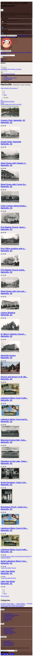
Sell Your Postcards (9, 628)
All (1, 69)
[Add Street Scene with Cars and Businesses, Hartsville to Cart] (5, 296)
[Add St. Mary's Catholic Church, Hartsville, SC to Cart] (5, 339)
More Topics (12, 606)
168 (11, 101)
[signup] (16, 651)
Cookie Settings (8, 619)
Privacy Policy (7, 618)
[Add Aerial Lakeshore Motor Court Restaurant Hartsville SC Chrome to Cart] (5, 566)
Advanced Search (4, 58)
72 (4, 101)
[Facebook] (2, 654)
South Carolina (20, 603)
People (18, 605)
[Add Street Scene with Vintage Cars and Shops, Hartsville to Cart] (5, 168)
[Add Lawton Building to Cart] (5, 318)
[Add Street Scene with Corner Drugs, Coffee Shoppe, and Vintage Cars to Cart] (5, 190)
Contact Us (12, 37)
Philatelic (22, 605)
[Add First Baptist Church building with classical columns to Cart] (5, 275)
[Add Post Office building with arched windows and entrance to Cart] (5, 254)
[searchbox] (8, 55)
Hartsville (29, 603)
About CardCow (8, 613)
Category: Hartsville (16, 69)
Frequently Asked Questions (11, 615)
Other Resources (8, 645)
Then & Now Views (9, 644)
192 (13, 101)
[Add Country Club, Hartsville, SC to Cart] (5, 125)
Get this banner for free (23, 35)
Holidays (13, 605)
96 (5, 101)
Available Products (6, 51)
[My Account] (2, 60)
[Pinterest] (10, 654)
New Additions (20, 606)
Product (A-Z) (8, 104)
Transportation (4, 606)
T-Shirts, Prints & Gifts (10, 632)
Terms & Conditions (9, 616)
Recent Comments (9, 642)
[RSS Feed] (13, 654)
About (2, 609)
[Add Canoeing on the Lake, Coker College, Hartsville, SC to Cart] (5, 466)
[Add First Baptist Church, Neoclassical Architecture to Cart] (5, 232)
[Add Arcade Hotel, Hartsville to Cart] (5, 147)
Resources (3, 636)
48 (2, 101)
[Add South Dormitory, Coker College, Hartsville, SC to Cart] (5, 488)
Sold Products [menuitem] (22, 52)
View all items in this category (9, 88)
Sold (9, 69)
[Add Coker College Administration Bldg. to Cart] (5, 211)
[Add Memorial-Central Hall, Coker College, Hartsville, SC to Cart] (5, 445)
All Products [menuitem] (4, 52)
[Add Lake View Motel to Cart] (4, 576)
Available (4, 67)
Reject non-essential (11, 35)
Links (2, 623)
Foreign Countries (5, 605)
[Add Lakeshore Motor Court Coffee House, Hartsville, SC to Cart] (5, 403)
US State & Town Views (7, 603)
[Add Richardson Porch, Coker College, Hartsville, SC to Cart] (5, 512)
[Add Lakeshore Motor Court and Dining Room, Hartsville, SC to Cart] (5, 424)
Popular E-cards (8, 633)
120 (7, 101)
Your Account (4, 37)
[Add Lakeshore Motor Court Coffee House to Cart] (5, 555)
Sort (2, 103)
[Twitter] (4, 654)
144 (9, 101)
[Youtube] (7, 654)
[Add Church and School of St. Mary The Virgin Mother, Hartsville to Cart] (5, 382)
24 (1, 100)
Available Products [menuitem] (12, 52)
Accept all (3, 35)
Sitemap (6, 620)
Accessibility (7, 641)
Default (3, 104)
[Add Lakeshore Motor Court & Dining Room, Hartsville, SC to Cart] (5, 533)
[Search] (2, 57)
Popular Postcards (9, 631)
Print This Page (5, 596)
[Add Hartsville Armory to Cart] (5, 361)
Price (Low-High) (17, 104)
